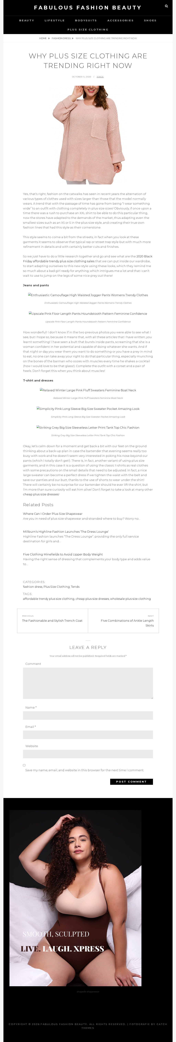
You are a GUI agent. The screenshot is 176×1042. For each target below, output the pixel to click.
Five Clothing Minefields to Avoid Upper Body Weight (63, 554)
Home (43, 38)
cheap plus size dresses (41, 494)
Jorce (100, 77)
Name (31, 707)
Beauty (26, 20)
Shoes (150, 20)
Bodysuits (86, 20)
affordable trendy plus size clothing (48, 598)
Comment (33, 664)
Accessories (120, 20)
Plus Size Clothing (88, 29)
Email (30, 727)
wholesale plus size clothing (130, 598)
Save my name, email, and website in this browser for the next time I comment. (84, 770)
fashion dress (61, 38)
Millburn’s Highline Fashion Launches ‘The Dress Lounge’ (66, 531)
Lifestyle (55, 20)
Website (31, 746)
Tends (75, 586)
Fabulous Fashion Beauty (88, 7)
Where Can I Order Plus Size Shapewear (52, 513)
